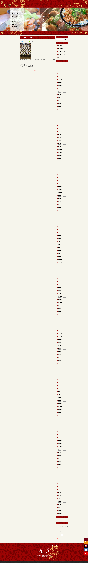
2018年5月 (59, 351)
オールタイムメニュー (17, 21)
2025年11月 (60, 82)
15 (67, 531)
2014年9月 (59, 486)
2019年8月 (59, 308)
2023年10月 (60, 155)
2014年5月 (59, 498)
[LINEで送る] (31, 41)
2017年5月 (59, 388)
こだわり (17, 16)
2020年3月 (59, 287)
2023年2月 (59, 180)
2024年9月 (59, 125)
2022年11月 (60, 189)
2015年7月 (59, 455)
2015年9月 (59, 449)
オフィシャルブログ (60, 545)
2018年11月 (60, 336)
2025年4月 (59, 103)
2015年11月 (60, 443)
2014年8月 (59, 489)
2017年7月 (59, 382)
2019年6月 (59, 314)
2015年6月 (59, 458)
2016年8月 (59, 415)
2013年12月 (60, 513)
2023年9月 (59, 158)
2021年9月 (59, 232)
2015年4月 (59, 464)
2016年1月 (59, 437)
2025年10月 (60, 85)
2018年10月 (60, 339)
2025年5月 (59, 100)
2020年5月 (59, 281)
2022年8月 (59, 198)
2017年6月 (59, 385)
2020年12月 (60, 259)
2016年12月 (60, 403)
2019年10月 (60, 302)
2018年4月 (59, 354)
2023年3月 (59, 177)
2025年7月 (59, 94)
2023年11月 (60, 152)
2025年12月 (60, 79)
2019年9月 (59, 305)
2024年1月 (59, 146)
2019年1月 (59, 330)
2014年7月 (59, 492)
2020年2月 (59, 290)
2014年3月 (59, 504)
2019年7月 (59, 311)
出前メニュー (17, 24)
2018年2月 (59, 360)
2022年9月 (59, 195)
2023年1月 (59, 183)
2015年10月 (60, 446)
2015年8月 (59, 452)
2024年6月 (59, 134)
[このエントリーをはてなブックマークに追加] (20, 41)
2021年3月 (59, 250)
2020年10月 (60, 265)
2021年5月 (59, 244)
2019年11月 (60, 299)
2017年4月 (59, 391)
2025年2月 (59, 109)
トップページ (17, 13)
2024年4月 (59, 140)
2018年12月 (60, 333)
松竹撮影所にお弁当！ (61, 51)
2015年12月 (60, 440)
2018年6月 (59, 348)
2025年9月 (59, 88)
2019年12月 (60, 296)
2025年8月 (59, 91)
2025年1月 (59, 112)
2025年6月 (59, 97)
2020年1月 (59, 293)
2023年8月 (59, 161)
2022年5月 (59, 207)
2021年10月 (60, 229)
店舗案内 (17, 27)
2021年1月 (59, 256)
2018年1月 (59, 363)
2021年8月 (59, 235)
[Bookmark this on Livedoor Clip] (22, 41)
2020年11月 (60, 262)
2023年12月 (60, 149)
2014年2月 (59, 507)
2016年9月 (59, 412)
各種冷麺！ (35, 70)
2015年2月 (59, 470)
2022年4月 (59, 210)
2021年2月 (59, 253)
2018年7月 (59, 345)
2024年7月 (59, 131)
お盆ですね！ (60, 45)
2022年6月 (59, 204)
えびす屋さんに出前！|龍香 (85, 0)
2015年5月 (59, 461)
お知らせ (59, 519)
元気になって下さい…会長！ (62, 57)
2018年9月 (59, 342)
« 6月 (57, 538)
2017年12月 (60, 366)
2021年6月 (59, 241)
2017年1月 (59, 400)
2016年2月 (59, 434)
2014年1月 (59, 510)
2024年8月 (59, 128)
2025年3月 (59, 106)
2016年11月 (60, 406)
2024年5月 (59, 137)
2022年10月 (60, 192)
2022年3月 (59, 213)
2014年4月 (59, 501)
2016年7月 (59, 418)
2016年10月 (60, 409)
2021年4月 (59, 247)
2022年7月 (59, 201)
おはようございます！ (61, 54)
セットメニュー (17, 19)
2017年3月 (59, 394)
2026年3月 (59, 76)
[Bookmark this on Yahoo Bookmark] (21, 41)
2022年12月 (60, 186)
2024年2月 (59, 143)
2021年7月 (59, 238)
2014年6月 (59, 495)
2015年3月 (59, 467)
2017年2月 (59, 397)
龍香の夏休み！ (60, 48)
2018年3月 (59, 357)
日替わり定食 (40, 70)
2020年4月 (59, 284)
